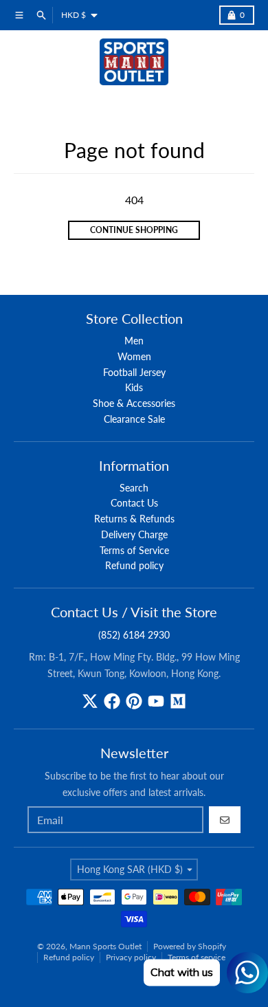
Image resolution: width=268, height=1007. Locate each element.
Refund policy (68, 957)
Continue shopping (134, 230)
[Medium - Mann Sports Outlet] (178, 701)
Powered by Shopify (189, 946)
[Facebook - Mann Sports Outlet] (112, 701)
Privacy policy (131, 957)
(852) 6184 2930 (134, 635)
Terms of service (196, 957)
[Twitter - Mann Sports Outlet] (90, 701)
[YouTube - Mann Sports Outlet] (156, 701)
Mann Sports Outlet (105, 946)
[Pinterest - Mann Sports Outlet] (134, 701)
